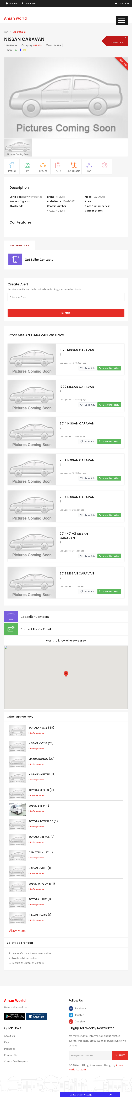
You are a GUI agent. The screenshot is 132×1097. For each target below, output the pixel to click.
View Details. (110, 368)
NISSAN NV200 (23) (41, 743)
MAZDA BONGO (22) (42, 759)
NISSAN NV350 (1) (40, 915)
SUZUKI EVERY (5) (40, 805)
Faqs (6, 1042)
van (6, 31)
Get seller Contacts (39, 259)
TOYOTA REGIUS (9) (41, 790)
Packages (9, 1048)
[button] (122, 3)
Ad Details (19, 31)
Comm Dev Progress (16, 1061)
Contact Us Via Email (35, 629)
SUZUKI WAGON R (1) (42, 883)
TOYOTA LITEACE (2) (42, 837)
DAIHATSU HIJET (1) (41, 852)
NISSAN (37, 45)
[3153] (117, 41)
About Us (13, 3)
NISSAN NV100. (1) (40, 868)
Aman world (15, 18)
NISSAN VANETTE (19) (42, 774)
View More (17, 930)
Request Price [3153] (100, 201)
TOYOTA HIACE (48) (41, 727)
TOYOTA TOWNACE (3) (43, 821)
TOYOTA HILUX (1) (40, 899)
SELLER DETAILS (19, 245)
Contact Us (30, 3)
